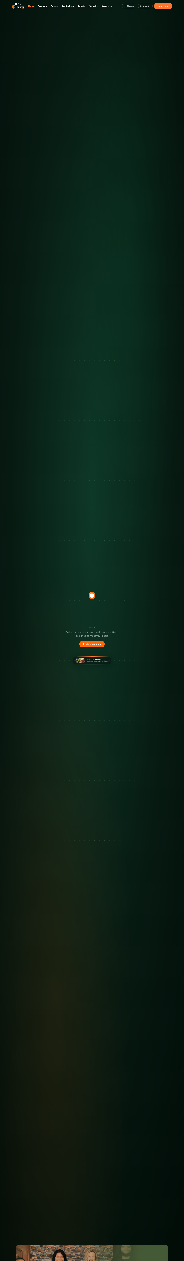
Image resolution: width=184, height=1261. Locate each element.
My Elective (129, 6)
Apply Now (163, 6)
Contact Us (145, 6)
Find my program (92, 644)
